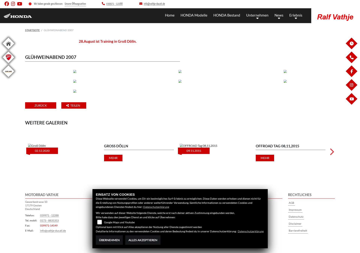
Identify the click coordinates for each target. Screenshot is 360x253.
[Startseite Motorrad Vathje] (335, 14)
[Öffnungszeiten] (351, 48)
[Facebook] (351, 76)
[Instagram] (351, 90)
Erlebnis (295, 15)
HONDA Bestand (226, 15)
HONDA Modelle (194, 15)
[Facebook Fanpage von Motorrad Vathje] (7, 4)
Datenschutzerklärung (156, 206)
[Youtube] (351, 103)
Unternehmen (257, 15)
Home (170, 15)
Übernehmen (109, 240)
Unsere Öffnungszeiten (75, 3)
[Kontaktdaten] (351, 62)
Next (331, 153)
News (278, 15)
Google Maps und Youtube (119, 222)
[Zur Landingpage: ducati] (8, 64)
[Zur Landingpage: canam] (8, 78)
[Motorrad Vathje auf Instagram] (14, 4)
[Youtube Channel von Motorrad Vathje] (20, 4)
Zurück (40, 105)
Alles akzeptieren (142, 240)
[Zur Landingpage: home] (8, 50)
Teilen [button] (75, 105)
